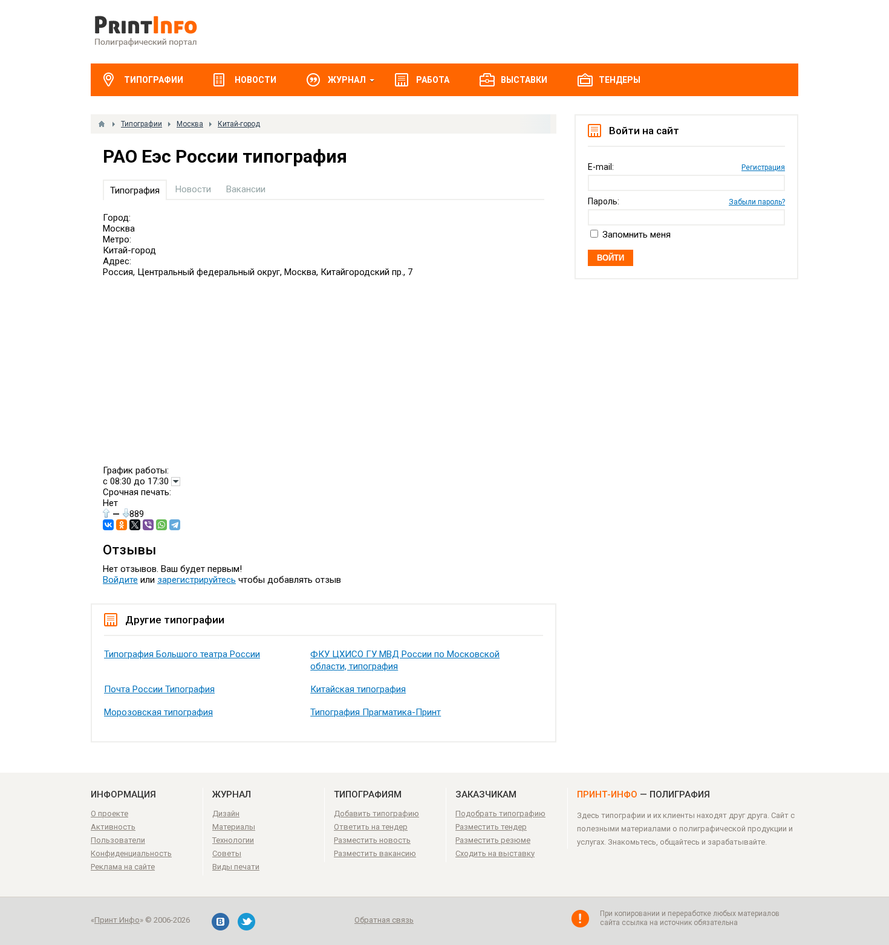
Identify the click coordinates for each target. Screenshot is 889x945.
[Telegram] (174, 524)
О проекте (109, 813)
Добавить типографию (376, 813)
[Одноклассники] (121, 524)
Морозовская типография (158, 712)
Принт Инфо (117, 919)
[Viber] (148, 524)
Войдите (120, 579)
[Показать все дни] (175, 481)
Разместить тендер (491, 826)
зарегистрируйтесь (196, 579)
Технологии (233, 840)
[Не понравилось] (126, 513)
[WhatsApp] (161, 524)
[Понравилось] (106, 513)
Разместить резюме (492, 840)
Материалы (233, 826)
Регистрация (763, 167)
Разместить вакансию (375, 853)
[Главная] (101, 124)
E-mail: (601, 167)
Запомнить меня (636, 234)
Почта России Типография (159, 689)
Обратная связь (384, 919)
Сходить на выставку (495, 853)
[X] (134, 524)
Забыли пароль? (757, 202)
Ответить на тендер (371, 826)
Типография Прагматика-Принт (375, 712)
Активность (113, 826)
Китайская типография (358, 689)
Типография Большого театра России (182, 654)
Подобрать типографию (500, 813)
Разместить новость (372, 840)
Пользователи (118, 840)
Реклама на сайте (123, 866)
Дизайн (225, 813)
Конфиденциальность (131, 853)
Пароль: (603, 201)
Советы (226, 853)
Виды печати (235, 866)
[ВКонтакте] (108, 524)
